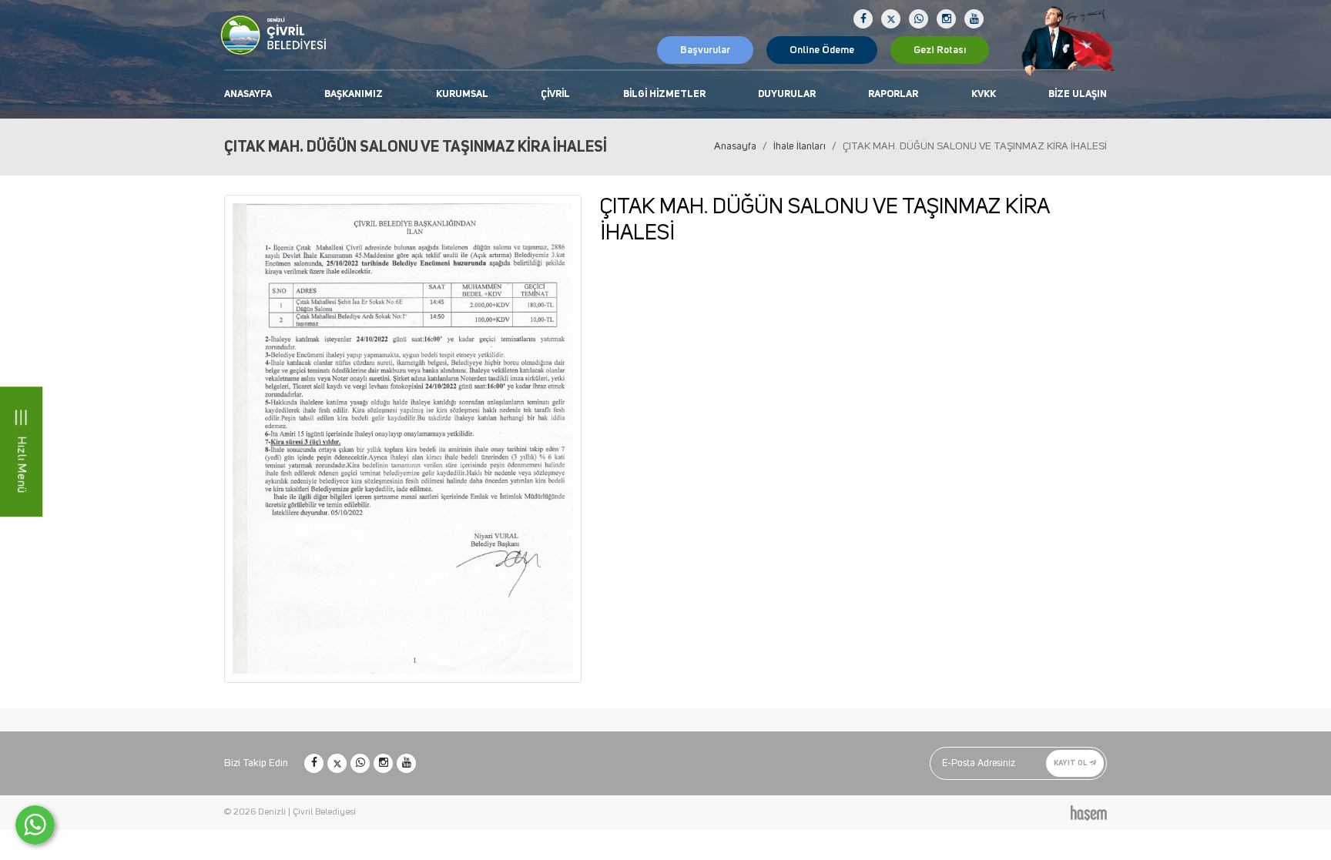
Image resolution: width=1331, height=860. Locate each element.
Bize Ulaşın (1077, 94)
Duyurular (787, 94)
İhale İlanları (799, 146)
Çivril (555, 94)
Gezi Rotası (940, 50)
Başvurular (705, 50)
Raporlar (893, 94)
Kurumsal (462, 94)
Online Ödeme (822, 50)
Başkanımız (353, 94)
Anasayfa (248, 94)
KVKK (983, 94)
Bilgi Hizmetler (664, 94)
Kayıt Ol (1071, 763)
